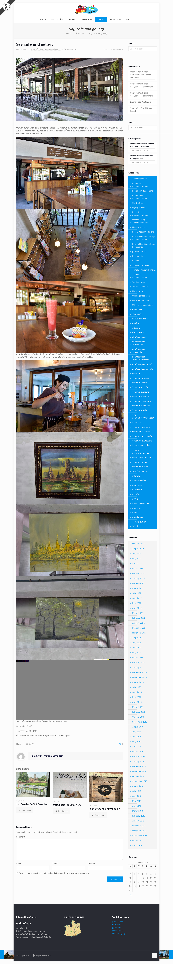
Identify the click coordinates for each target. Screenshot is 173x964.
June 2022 (137, 598)
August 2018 (137, 786)
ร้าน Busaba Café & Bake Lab (32, 804)
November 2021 (139, 633)
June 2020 (137, 692)
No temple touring (140, 227)
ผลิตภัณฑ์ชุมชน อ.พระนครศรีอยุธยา (140, 358)
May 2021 (136, 652)
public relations (139, 251)
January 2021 (138, 667)
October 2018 (138, 776)
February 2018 (138, 816)
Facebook (118, 922)
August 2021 (137, 638)
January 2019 (138, 761)
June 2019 (136, 736)
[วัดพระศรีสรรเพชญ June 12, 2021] (166, 954)
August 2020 (138, 682)
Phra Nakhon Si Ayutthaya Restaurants (143, 245)
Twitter (117, 924)
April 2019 (136, 746)
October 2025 (138, 544)
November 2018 (139, 771)
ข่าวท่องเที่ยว (137, 314)
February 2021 (138, 662)
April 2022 (137, 608)
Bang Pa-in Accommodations (140, 184)
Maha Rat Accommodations (140, 213)
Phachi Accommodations (143, 232)
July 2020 (136, 687)
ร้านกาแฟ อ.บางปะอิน (141, 405)
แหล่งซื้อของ (137, 517)
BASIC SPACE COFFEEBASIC (104, 809)
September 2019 (139, 722)
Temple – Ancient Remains (144, 270)
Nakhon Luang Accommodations (140, 221)
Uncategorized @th (140, 300)
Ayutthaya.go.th (121, 933)
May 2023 (136, 558)
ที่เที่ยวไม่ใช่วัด (138, 332)
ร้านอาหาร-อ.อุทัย (139, 462)
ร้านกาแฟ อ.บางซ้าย (140, 392)
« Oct (130, 895)
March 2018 (137, 811)
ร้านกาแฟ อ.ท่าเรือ (140, 387)
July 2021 (136, 642)
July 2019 (136, 732)
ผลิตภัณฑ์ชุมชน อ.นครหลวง (138, 343)
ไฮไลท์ (135, 526)
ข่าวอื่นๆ (135, 323)
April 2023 (137, 563)
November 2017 (139, 830)
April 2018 (136, 806)
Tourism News (138, 282)
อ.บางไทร (136, 494)
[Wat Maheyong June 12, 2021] (7, 954)
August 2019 (137, 727)
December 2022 (139, 583)
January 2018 (138, 821)
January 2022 (138, 623)
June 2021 (136, 647)
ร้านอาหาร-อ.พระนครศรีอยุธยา (140, 451)
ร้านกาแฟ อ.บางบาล (140, 396)
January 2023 (138, 578)
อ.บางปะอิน (137, 489)
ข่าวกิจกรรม (137, 309)
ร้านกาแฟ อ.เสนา (139, 383)
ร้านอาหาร (136, 422)
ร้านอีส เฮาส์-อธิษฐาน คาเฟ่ (67, 805)
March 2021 (137, 657)
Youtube (117, 927)
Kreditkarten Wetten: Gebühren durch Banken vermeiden (140, 75)
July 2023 (136, 553)
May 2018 (136, 801)
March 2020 (137, 707)
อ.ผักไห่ (135, 499)
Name (19, 863)
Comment (21, 837)
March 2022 (137, 613)
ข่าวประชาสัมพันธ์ (140, 319)
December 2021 (139, 628)
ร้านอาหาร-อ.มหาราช (141, 457)
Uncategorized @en (141, 296)
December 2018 (139, 766)
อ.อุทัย (134, 512)
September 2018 (139, 781)
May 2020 (136, 697)
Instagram (118, 930)
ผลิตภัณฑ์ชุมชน (138, 337)
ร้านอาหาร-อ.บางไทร (141, 445)
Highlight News (139, 207)
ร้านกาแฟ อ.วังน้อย (140, 378)
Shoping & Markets (140, 265)
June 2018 (136, 796)
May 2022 (136, 603)
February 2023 (138, 573)
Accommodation (139, 179)
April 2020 (137, 702)
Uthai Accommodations (142, 305)
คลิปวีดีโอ (136, 328)
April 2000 (137, 845)
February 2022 (138, 618)
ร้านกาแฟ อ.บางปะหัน (141, 401)
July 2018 (136, 791)
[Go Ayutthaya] (86, 9)
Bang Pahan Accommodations (140, 197)
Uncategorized (138, 291)
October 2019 (138, 717)
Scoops (135, 260)
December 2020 (139, 672)
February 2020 (138, 712)
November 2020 (139, 677)
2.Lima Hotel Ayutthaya (140, 102)
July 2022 (136, 593)
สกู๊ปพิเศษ (136, 476)
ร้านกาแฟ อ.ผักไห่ (139, 410)
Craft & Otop (138, 203)
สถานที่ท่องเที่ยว (139, 480)
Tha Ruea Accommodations (140, 276)
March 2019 (137, 751)
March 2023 (137, 568)
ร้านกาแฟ (80, 33)
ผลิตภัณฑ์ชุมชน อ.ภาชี (142, 364)
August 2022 (138, 588)
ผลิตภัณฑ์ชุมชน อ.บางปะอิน (138, 350)
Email (55, 863)
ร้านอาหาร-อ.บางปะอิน (142, 441)
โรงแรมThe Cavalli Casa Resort (141, 109)
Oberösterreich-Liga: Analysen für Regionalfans (141, 85)
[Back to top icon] (154, 955)
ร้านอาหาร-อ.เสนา (140, 467)
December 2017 (139, 826)
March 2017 (137, 840)
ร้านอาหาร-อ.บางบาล (141, 431)
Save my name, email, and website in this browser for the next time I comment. (54, 873)
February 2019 (138, 756)
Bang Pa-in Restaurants (142, 191)
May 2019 (136, 741)
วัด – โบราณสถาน (139, 471)
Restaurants (137, 256)
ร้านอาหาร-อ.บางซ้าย (141, 427)
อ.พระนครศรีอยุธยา (140, 503)
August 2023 (138, 548)
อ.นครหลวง (137, 485)
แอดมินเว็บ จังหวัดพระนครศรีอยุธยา (45, 49)
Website (91, 863)
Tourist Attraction (140, 286)
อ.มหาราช (136, 508)
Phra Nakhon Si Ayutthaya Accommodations (143, 238)
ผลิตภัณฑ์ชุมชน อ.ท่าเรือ (142, 369)
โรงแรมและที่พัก (139, 522)
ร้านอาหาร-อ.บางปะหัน (142, 436)
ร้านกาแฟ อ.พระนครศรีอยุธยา (143, 416)
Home (68, 33)
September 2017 (139, 835)
